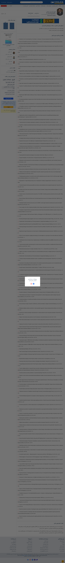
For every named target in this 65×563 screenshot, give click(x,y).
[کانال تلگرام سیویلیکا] (33, 284)
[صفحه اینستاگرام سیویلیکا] (31, 284)
